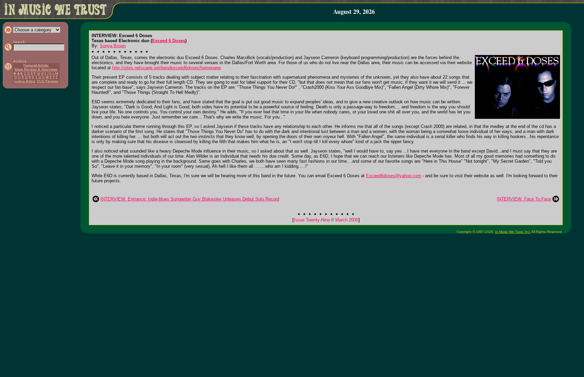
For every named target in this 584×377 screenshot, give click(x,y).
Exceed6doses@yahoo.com (393, 175)
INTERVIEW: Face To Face (524, 198)
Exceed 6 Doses (168, 40)
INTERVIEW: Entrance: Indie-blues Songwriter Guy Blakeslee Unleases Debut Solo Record (189, 198)
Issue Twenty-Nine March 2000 (326, 219)
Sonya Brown (113, 45)
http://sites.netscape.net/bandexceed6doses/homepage (166, 67)
